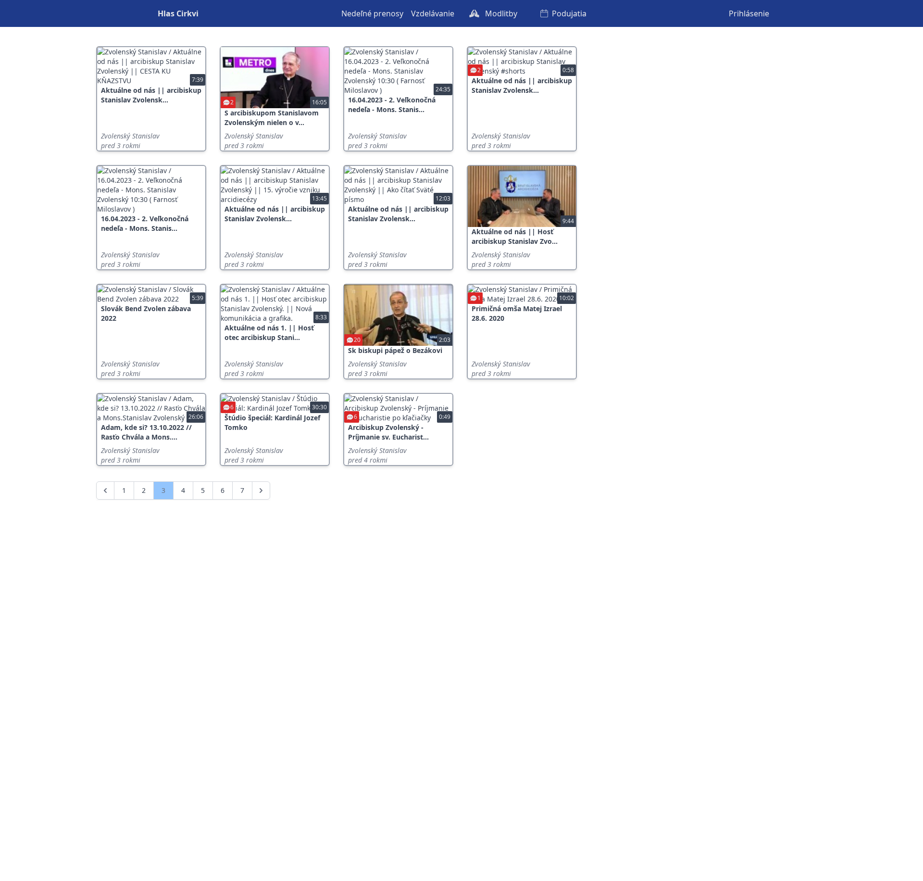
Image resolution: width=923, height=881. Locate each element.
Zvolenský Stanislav (130, 135)
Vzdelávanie (432, 13)
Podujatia (569, 13)
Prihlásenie (749, 13)
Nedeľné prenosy (372, 13)
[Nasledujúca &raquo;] (261, 490)
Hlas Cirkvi (178, 13)
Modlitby (500, 13)
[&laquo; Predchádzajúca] (105, 490)
